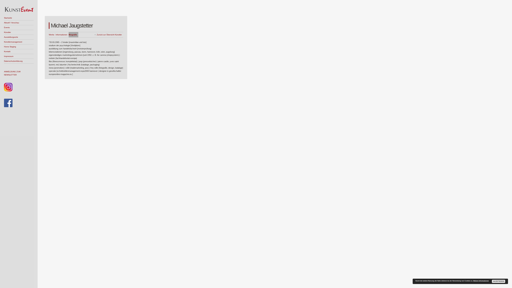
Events (7, 27)
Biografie (73, 35)
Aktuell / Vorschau (11, 23)
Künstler (7, 32)
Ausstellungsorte (11, 37)
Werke (51, 35)
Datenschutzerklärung (13, 61)
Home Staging (10, 47)
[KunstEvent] (19, 9)
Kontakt (7, 51)
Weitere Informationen (481, 281)
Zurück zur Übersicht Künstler (109, 35)
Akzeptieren (498, 281)
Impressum (8, 56)
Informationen (61, 35)
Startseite (8, 18)
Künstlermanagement (13, 42)
